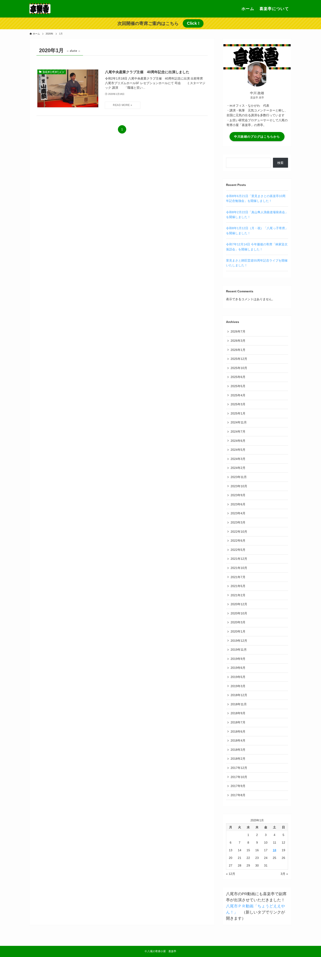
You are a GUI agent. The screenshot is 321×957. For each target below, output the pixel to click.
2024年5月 (238, 449)
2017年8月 (238, 795)
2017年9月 (238, 786)
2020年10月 (239, 613)
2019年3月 (238, 686)
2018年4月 (238, 740)
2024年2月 (238, 468)
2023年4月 (238, 513)
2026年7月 (238, 331)
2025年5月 (238, 386)
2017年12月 (239, 768)
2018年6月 (238, 731)
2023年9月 (238, 495)
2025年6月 (238, 377)
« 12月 (230, 874)
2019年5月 (238, 677)
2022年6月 (238, 540)
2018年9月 (238, 713)
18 (274, 850)
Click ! (193, 23)
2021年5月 (238, 586)
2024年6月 (238, 440)
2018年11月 (239, 704)
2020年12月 (239, 604)
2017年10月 (239, 777)
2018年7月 (238, 722)
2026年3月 (238, 340)
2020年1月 (238, 631)
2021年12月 (239, 558)
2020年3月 (238, 622)
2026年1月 (238, 350)
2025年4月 (238, 395)
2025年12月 (239, 359)
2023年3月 (238, 522)
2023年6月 (238, 504)
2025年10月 (239, 368)
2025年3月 (238, 404)
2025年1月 (238, 413)
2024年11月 (239, 422)
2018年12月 (239, 695)
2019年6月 (238, 667)
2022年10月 (239, 531)
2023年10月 (239, 486)
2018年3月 (238, 749)
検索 (280, 163)
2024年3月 (238, 459)
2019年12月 (239, 640)
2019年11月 (239, 649)
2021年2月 (238, 595)
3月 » (284, 874)
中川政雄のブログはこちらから (257, 136)
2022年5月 (238, 549)
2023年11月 (239, 477)
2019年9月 (238, 659)
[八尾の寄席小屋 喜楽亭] (39, 8)
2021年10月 (239, 568)
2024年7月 (238, 431)
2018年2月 (238, 758)
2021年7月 (238, 577)
